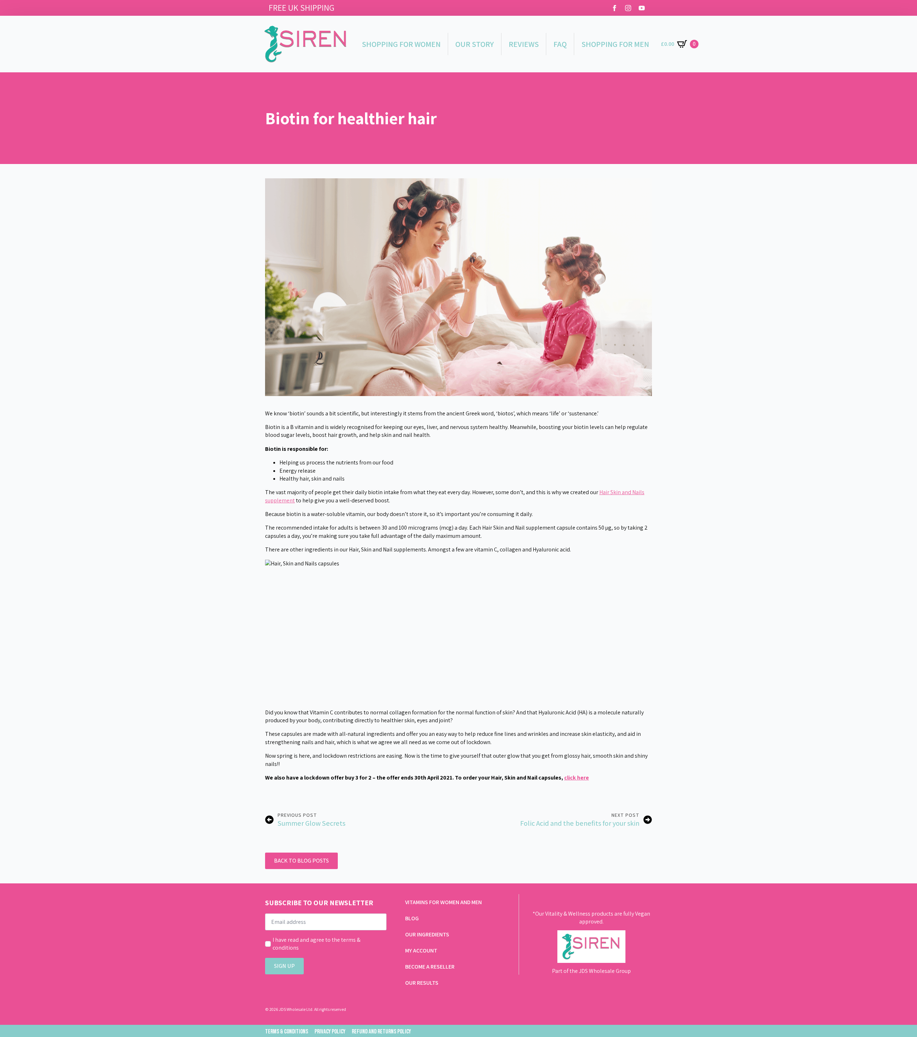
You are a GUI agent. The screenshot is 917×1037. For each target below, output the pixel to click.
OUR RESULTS (421, 983)
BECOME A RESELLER (430, 966)
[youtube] (641, 8)
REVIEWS (524, 44)
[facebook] (614, 8)
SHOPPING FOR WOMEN (401, 44)
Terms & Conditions (286, 1031)
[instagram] (628, 8)
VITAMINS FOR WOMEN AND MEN (443, 902)
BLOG (412, 918)
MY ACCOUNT (421, 950)
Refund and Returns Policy (381, 1031)
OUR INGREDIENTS (427, 934)
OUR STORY (474, 44)
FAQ (560, 44)
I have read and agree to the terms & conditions (316, 943)
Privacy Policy (330, 1031)
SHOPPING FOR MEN (615, 44)
